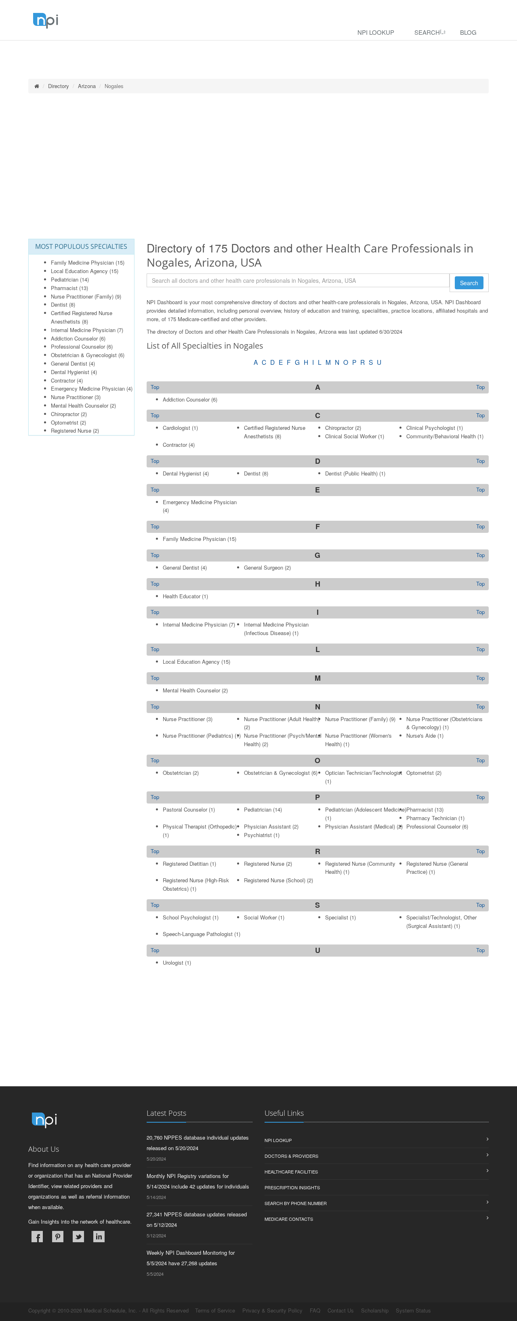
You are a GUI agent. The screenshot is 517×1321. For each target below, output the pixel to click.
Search (427, 32)
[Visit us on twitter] (78, 1236)
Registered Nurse (71, 430)
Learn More (174, 51)
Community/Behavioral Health (441, 436)
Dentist (59, 304)
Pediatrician (64, 279)
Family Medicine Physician (82, 262)
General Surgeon (263, 567)
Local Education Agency (79, 271)
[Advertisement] (258, 166)
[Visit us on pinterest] (57, 1236)
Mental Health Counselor (79, 405)
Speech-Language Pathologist (198, 934)
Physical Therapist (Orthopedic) (200, 826)
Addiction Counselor (74, 338)
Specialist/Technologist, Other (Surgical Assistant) (441, 921)
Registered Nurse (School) (274, 880)
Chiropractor (65, 414)
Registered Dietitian (185, 863)
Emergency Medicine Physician (88, 388)
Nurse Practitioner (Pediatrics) (198, 735)
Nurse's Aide (421, 735)
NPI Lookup (375, 32)
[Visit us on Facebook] (37, 1236)
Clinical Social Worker (350, 436)
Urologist (173, 962)
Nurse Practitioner (72, 397)
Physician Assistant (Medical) (360, 826)
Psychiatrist (258, 835)
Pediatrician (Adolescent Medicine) (365, 809)
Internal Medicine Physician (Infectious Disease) (276, 629)
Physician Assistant (267, 826)
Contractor (63, 380)
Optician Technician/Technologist (363, 772)
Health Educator (181, 596)
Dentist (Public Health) (351, 473)
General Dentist (69, 363)
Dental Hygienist (70, 372)
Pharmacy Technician (431, 818)
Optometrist (64, 422)
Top (480, 387)
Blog (468, 32)
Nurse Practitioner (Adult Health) (281, 719)
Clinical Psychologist (430, 427)
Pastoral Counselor (185, 809)
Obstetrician (177, 772)
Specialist (336, 917)
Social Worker (260, 917)
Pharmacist (64, 288)
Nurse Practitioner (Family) (82, 296)
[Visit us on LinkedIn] (99, 1236)
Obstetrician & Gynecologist (84, 355)
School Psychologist (187, 917)
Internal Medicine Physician (83, 330)
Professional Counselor (78, 346)
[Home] (36, 86)
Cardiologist (176, 427)
